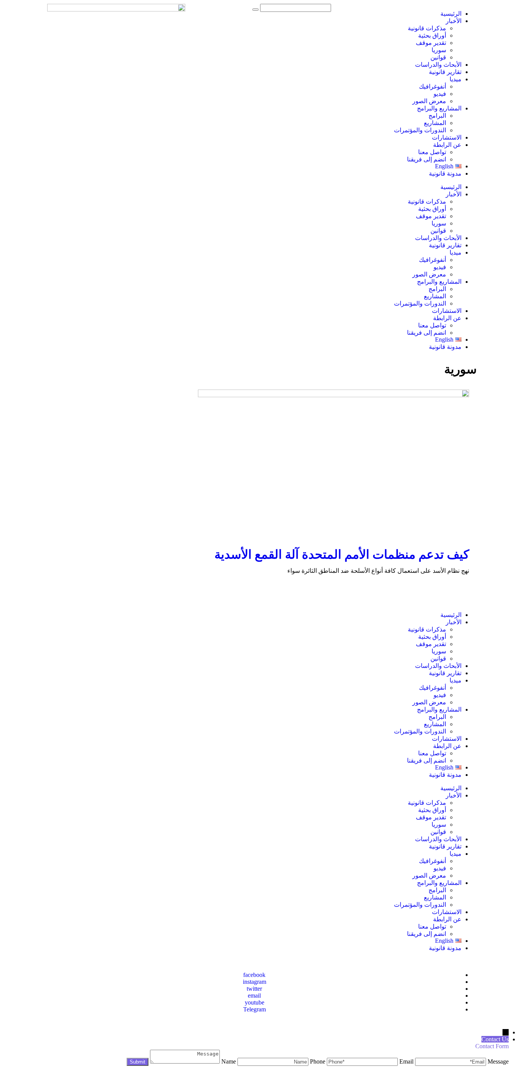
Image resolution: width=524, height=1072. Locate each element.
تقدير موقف (431, 42)
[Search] (255, 9)
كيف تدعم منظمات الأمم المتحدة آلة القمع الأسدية (341, 554)
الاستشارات (446, 137)
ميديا (455, 79)
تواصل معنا (432, 152)
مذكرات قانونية (427, 28)
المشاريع (435, 123)
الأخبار (453, 21)
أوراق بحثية (432, 35)
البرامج (437, 115)
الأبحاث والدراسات (438, 64)
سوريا (439, 50)
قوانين (438, 57)
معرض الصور (429, 101)
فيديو (439, 93)
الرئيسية (450, 13)
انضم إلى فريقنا (426, 159)
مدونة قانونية (445, 173)
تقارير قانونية (445, 72)
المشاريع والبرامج (439, 108)
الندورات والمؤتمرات (420, 130)
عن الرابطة (447, 144)
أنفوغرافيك (432, 86)
